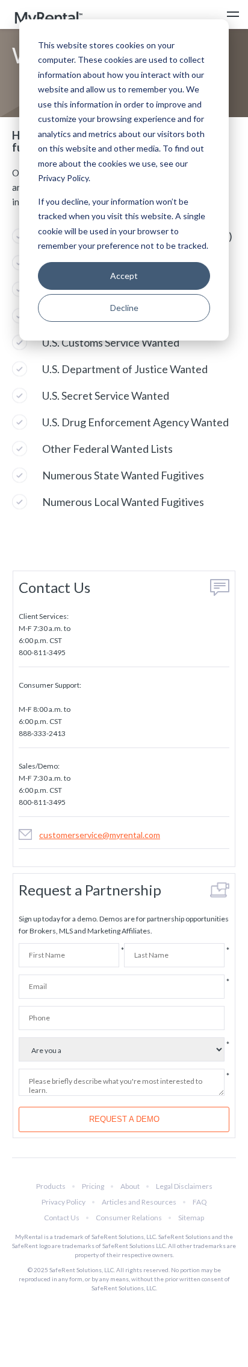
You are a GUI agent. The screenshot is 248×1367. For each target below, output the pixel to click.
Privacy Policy (63, 1201)
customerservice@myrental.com (99, 835)
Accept (124, 276)
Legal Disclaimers (184, 1186)
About (130, 1186)
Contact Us (61, 1217)
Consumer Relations (129, 1217)
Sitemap (191, 1217)
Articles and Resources (139, 1201)
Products (51, 1186)
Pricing (93, 1186)
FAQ (200, 1201)
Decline (124, 308)
